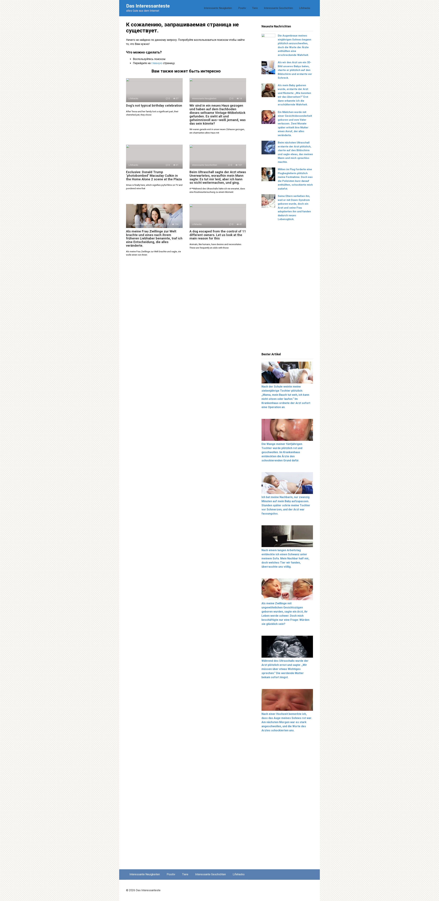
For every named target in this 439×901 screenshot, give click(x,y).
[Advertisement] (287, 288)
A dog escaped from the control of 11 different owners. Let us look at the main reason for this (217, 234)
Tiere (255, 8)
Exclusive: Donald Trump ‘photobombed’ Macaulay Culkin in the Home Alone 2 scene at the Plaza (154, 175)
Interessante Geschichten (278, 8)
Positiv (242, 8)
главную (156, 63)
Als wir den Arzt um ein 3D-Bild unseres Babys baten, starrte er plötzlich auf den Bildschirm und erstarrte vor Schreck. (295, 70)
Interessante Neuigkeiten (218, 8)
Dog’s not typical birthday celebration (154, 105)
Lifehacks (304, 8)
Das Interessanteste (148, 6)
